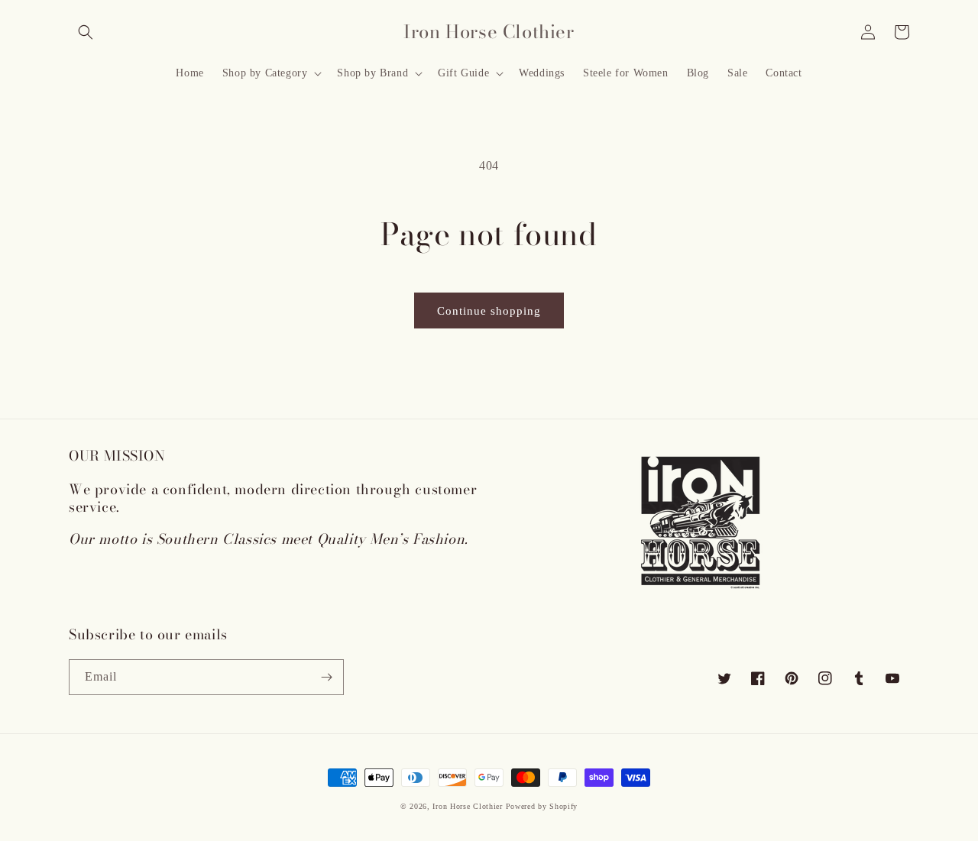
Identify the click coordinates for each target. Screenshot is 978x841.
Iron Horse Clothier (467, 806)
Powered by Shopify (542, 806)
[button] (85, 32)
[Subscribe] (326, 677)
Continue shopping (489, 311)
